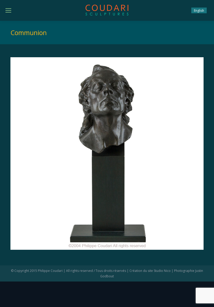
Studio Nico (162, 270)
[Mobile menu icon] (8, 10)
